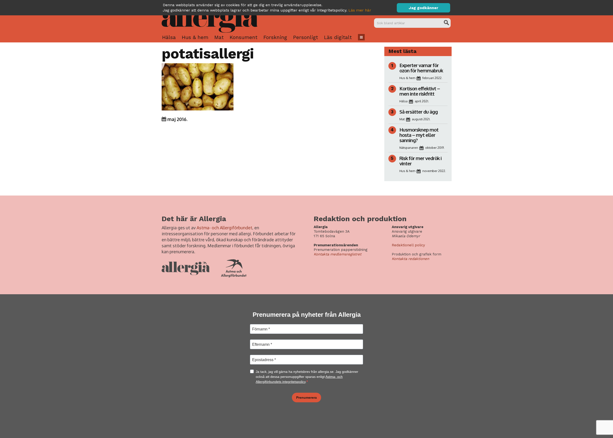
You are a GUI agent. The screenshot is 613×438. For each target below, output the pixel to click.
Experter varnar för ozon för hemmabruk (421, 68)
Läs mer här (359, 10)
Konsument (243, 37)
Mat (219, 37)
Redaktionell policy (408, 245)
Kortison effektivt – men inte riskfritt (419, 91)
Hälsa (169, 37)
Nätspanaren (408, 148)
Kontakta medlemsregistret (337, 254)
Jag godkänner (423, 8)
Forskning (275, 37)
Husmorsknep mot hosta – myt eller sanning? (418, 135)
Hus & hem (195, 37)
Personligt (305, 37)
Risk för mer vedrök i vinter (420, 161)
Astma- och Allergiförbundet (224, 227)
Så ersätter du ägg (418, 112)
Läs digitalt (338, 37)
